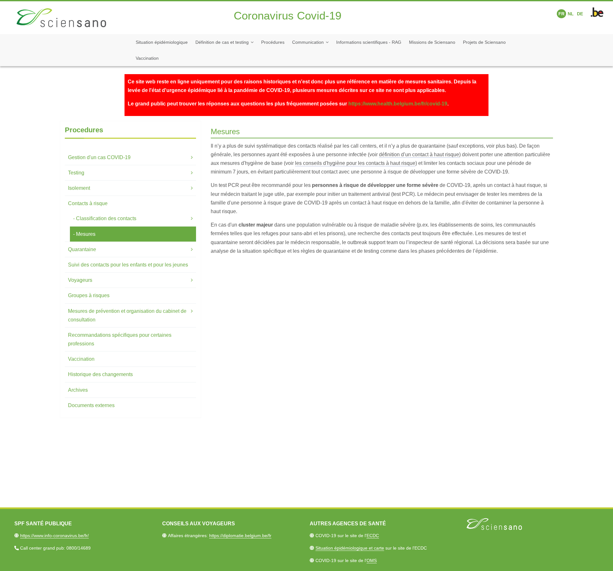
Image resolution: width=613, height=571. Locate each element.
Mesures (85, 234)
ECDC (373, 535)
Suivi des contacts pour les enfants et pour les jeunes (128, 264)
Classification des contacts (106, 218)
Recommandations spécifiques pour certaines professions (119, 339)
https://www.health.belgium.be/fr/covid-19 (397, 103)
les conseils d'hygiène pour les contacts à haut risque (355, 163)
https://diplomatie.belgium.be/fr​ (240, 535)
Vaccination (147, 58)
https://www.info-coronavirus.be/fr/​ (54, 535)
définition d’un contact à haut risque (419, 154)
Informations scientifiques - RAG (368, 42)
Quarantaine (82, 249)
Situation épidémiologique (162, 42)
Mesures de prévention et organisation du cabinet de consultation (127, 315)
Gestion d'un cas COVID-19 (99, 157)
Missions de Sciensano (432, 42)
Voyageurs (80, 280)
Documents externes (91, 405)
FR (561, 13)
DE (580, 13)
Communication (308, 42)
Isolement (79, 188)
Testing (76, 172)
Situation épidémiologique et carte (349, 548)
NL (571, 13)
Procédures (272, 42)
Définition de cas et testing (222, 42)
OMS (372, 560)
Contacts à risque (88, 203)
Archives (78, 390)
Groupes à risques (89, 295)
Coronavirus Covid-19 (287, 15)
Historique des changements (100, 374)
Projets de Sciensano (484, 42)
